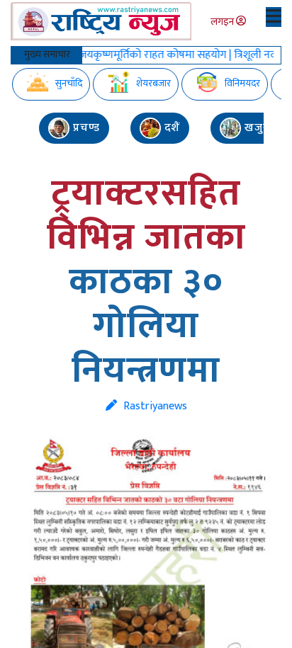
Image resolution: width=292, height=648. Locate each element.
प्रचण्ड (84, 127)
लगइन (223, 21)
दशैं (170, 127)
